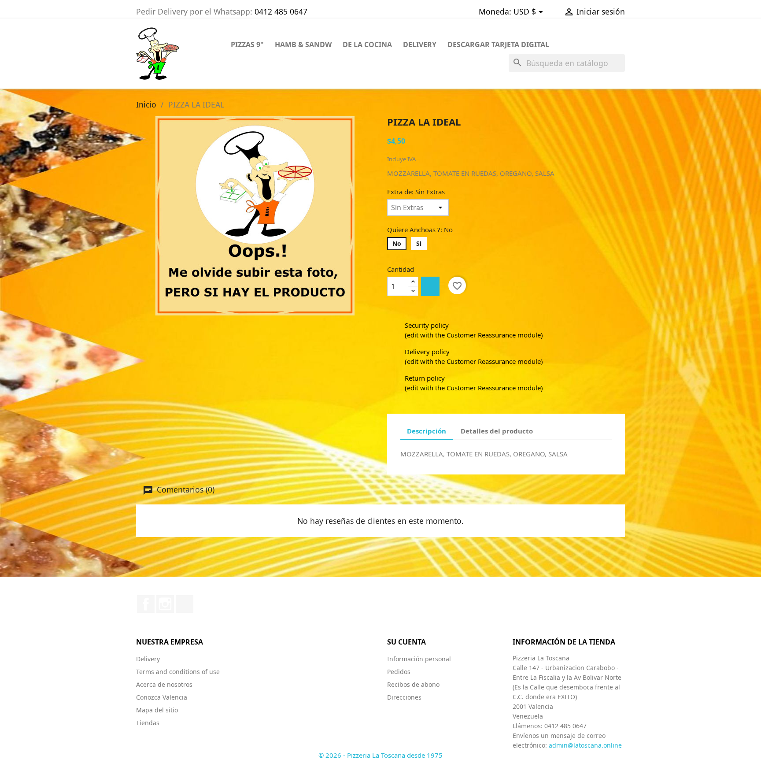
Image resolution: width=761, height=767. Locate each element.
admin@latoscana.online (585, 745)
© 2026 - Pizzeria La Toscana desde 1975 (380, 755)
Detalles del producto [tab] (497, 430)
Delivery (148, 659)
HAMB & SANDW (303, 44)
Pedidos (398, 671)
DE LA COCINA (367, 44)
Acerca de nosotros (164, 684)
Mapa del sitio (157, 710)
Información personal (419, 659)
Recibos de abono (413, 684)
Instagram (165, 604)
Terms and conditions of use (178, 671)
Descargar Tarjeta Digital (498, 44)
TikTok (184, 604)
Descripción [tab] (426, 430)
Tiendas (147, 723)
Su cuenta (406, 642)
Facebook (146, 604)
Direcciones (404, 697)
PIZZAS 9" (247, 44)
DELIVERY (419, 44)
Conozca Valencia (161, 697)
